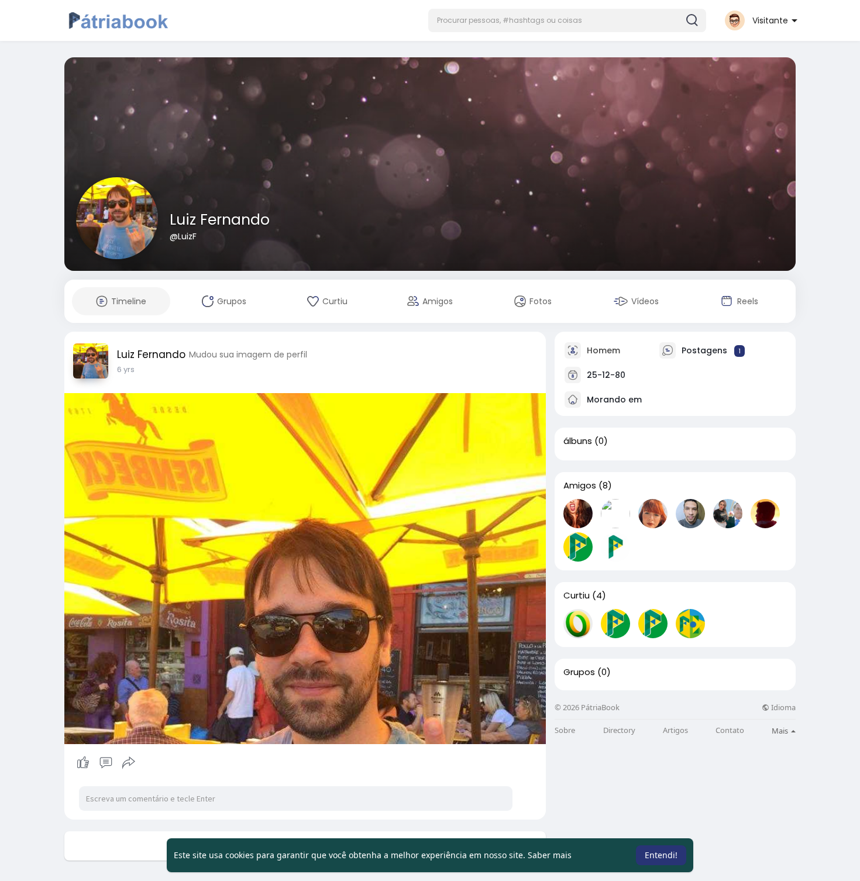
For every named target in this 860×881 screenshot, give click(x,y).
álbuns (577, 441)
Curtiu (576, 595)
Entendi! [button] (661, 855)
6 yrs (126, 369)
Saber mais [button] (550, 855)
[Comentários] (106, 763)
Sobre (565, 730)
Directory (619, 730)
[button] (567, 20)
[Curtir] (105, 763)
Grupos (579, 672)
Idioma (782, 707)
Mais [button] (781, 730)
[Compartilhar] (129, 763)
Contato (729, 730)
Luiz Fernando (220, 219)
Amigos (579, 485)
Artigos (675, 730)
